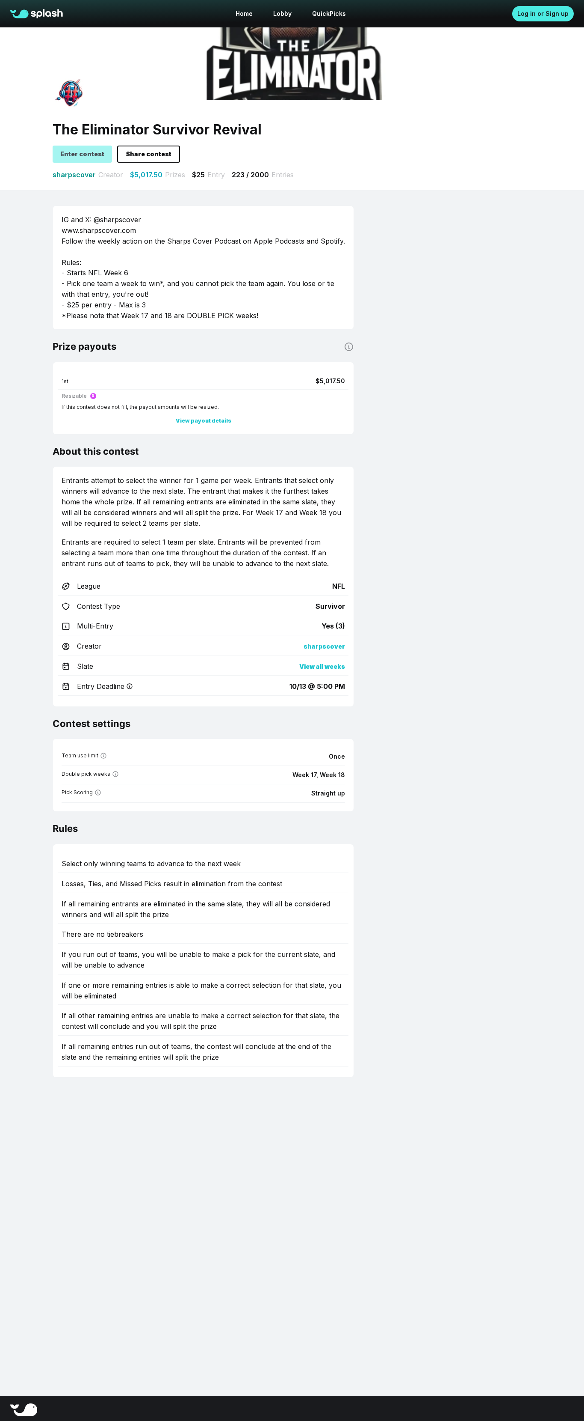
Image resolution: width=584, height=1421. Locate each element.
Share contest (148, 154)
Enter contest (82, 154)
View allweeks (322, 666)
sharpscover (74, 174)
